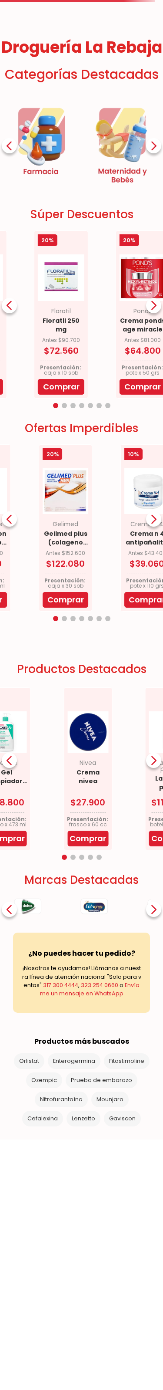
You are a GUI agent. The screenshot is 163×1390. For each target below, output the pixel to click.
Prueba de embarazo (101, 1080)
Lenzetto (83, 1118)
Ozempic (44, 1080)
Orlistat (29, 1061)
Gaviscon (122, 1118)
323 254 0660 (99, 985)
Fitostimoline (126, 1061)
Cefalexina (42, 1118)
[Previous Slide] (9, 145)
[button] (55, 405)
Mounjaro (109, 1099)
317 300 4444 (60, 985)
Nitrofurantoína (61, 1099)
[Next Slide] (153, 145)
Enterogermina (74, 1061)
